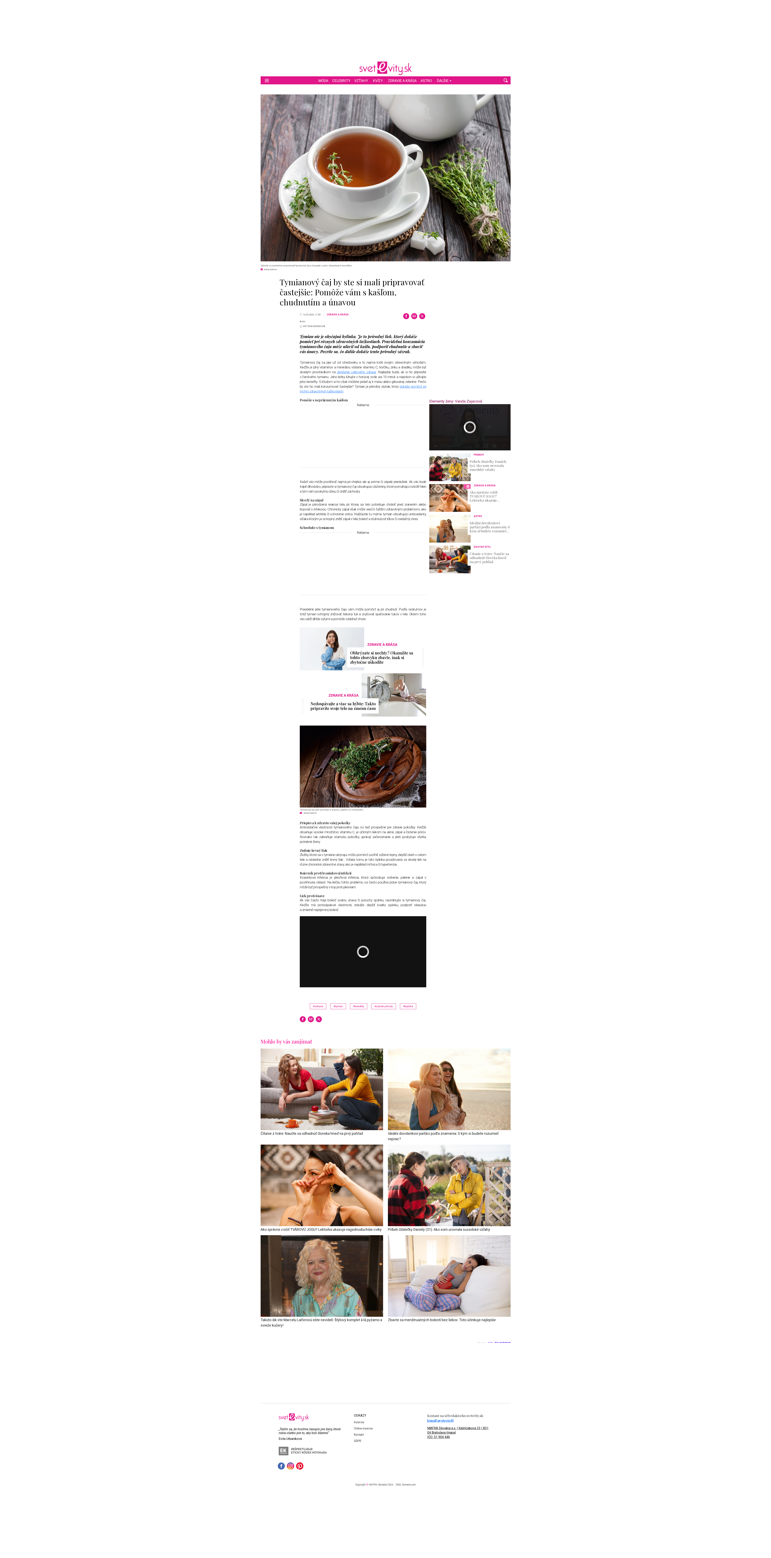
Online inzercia (363, 1428)
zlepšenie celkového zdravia (356, 372)
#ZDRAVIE (318, 1006)
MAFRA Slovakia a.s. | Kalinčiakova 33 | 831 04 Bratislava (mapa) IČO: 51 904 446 (458, 1432)
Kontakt (359, 1434)
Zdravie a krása (402, 81)
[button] (506, 80)
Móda (323, 81)
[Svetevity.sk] (385, 68)
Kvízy (378, 81)
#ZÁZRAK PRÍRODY (383, 1006)
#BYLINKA (408, 1006)
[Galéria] (386, 177)
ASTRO (426, 81)
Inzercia (359, 1422)
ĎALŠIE (443, 81)
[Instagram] (290, 1466)
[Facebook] (406, 316)
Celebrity (341, 81)
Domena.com (409, 1484)
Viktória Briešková (314, 326)
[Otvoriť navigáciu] (267, 80)
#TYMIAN (338, 1006)
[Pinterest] (299, 1466)
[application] (470, 427)
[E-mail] (414, 316)
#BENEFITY (358, 1006)
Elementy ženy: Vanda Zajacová (455, 401)
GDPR (357, 1440)
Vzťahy (361, 81)
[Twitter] (422, 316)
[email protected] (440, 1420)
